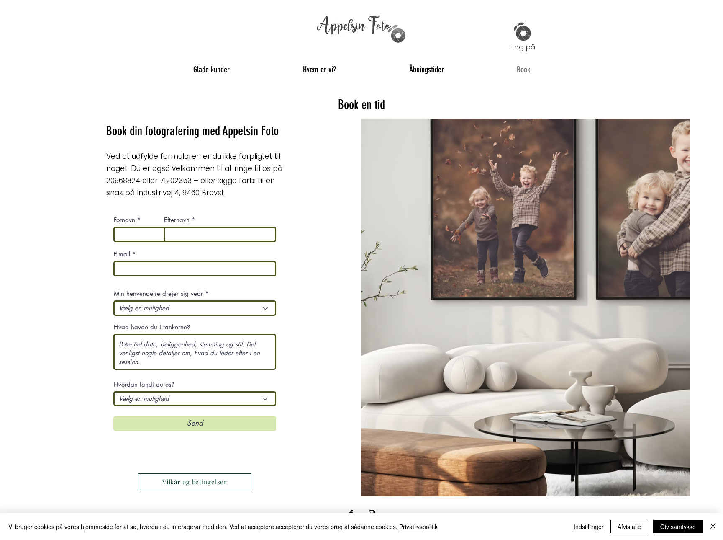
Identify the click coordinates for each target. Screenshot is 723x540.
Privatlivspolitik (418, 526)
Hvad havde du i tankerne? (152, 327)
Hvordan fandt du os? (144, 384)
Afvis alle (629, 526)
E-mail (122, 254)
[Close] (713, 526)
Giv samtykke (678, 526)
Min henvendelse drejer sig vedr (158, 293)
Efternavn (177, 220)
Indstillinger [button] (589, 526)
